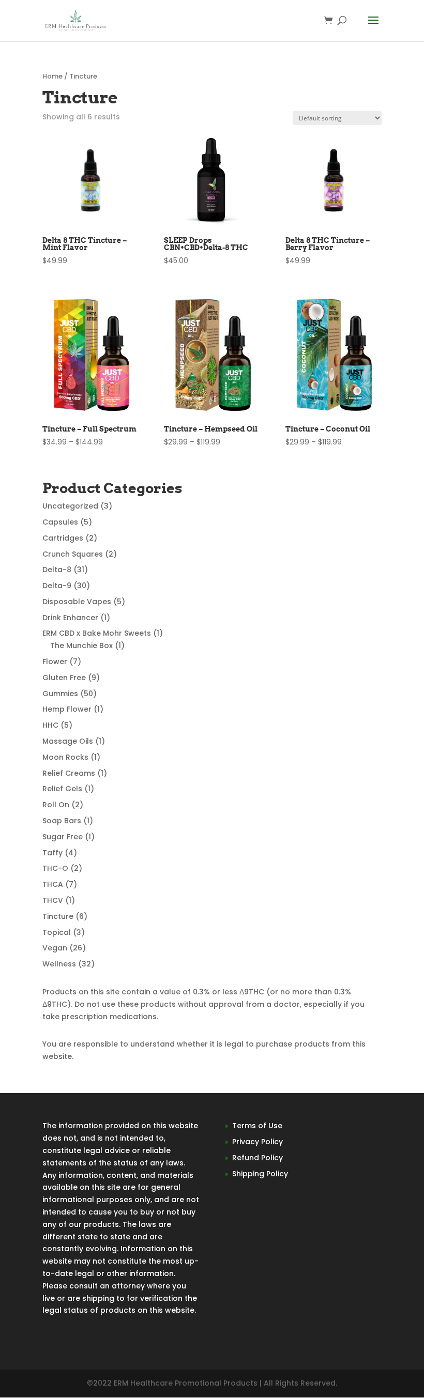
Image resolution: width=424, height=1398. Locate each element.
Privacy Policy (257, 1141)
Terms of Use (257, 1125)
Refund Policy (257, 1158)
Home (52, 76)
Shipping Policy (260, 1174)
